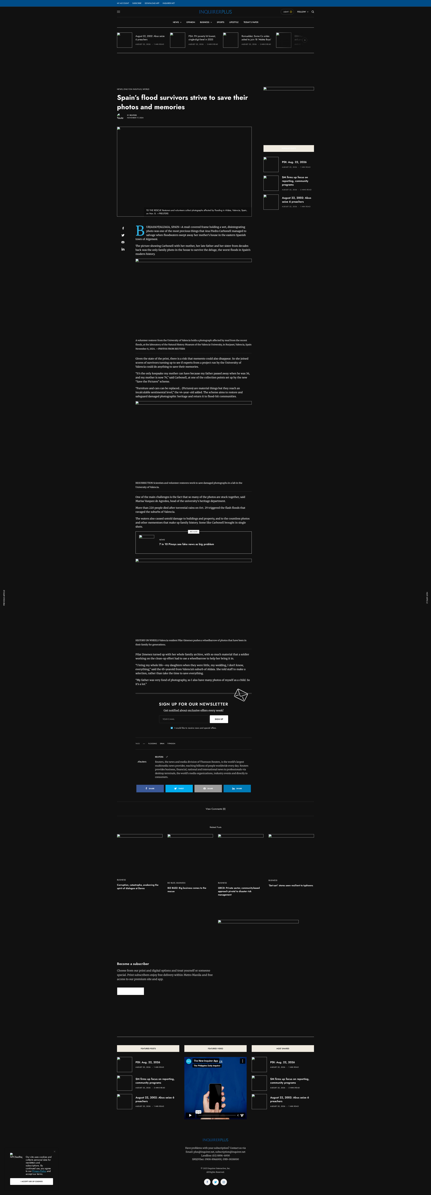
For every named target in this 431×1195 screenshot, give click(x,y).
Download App (152, 3)
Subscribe (136, 3)
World (146, 89)
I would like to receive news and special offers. (195, 728)
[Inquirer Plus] (215, 12)
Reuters (133, 115)
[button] (130, 991)
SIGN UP (219, 719)
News (120, 89)
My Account (123, 3)
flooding (152, 743)
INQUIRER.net (169, 3)
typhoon (171, 743)
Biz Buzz (171, 883)
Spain (162, 743)
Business (121, 879)
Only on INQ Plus (133, 89)
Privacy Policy (39, 1171)
